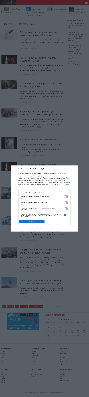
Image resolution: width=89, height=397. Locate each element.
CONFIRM (32, 222)
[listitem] (44, 193)
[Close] (74, 169)
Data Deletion (34, 228)
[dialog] (44, 198)
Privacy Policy (54, 228)
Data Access (44, 228)
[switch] (66, 196)
